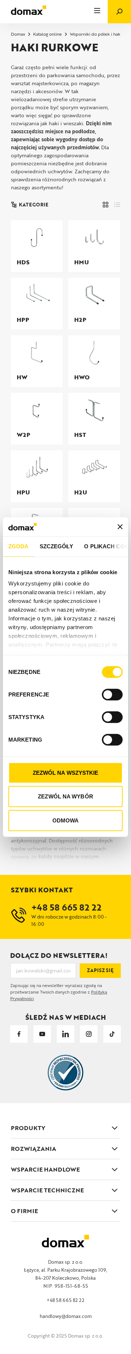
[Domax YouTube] (42, 1034)
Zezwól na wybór (65, 796)
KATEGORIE (33, 204)
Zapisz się (100, 970)
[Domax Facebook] (19, 1034)
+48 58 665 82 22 (65, 1300)
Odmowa (65, 820)
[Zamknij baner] (120, 526)
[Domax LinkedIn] (65, 1034)
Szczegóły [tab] (57, 546)
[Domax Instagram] (89, 1034)
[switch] (112, 694)
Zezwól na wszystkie (66, 773)
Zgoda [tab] (18, 546)
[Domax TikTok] (112, 1034)
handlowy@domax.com (66, 1316)
